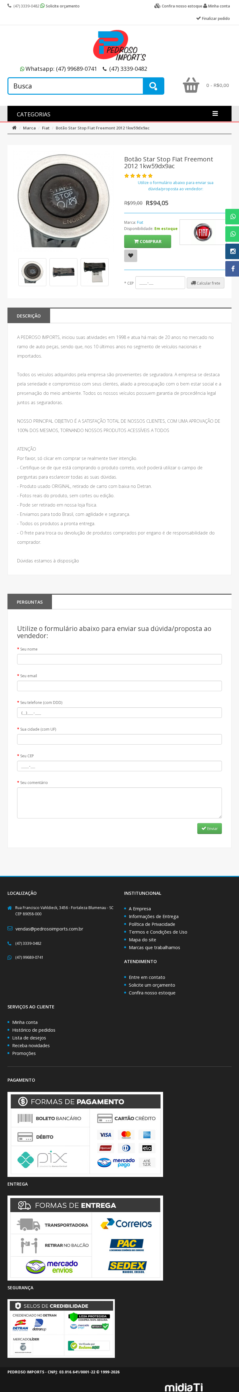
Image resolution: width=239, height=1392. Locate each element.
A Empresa (140, 909)
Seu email (28, 675)
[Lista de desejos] (130, 256)
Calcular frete (208, 283)
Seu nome (29, 649)
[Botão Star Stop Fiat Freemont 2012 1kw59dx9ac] (32, 272)
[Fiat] (203, 232)
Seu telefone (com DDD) (41, 702)
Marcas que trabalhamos (154, 947)
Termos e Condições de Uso (158, 932)
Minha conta (25, 1022)
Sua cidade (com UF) (38, 729)
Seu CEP (27, 756)
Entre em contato (147, 977)
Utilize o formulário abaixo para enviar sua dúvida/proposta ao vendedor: (175, 185)
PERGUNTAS (30, 602)
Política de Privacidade (152, 924)
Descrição (29, 316)
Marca (29, 128)
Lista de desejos (29, 1038)
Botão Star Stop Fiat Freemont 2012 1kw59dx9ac (103, 128)
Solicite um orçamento (152, 985)
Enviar (212, 828)
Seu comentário (34, 782)
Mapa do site (142, 940)
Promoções (24, 1053)
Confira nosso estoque (152, 993)
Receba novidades (31, 1045)
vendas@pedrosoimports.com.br (49, 929)
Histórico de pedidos (33, 1030)
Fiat (45, 128)
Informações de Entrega (154, 916)
